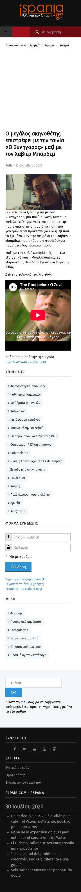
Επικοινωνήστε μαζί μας (23, 782)
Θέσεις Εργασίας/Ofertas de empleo (36, 461)
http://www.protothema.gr (25, 362)
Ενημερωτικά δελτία (24, 638)
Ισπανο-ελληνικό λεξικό (26, 428)
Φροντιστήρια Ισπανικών (27, 386)
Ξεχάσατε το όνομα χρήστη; (24, 584)
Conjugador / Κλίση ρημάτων (30, 445)
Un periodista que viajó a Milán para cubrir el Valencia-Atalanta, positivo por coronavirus (41, 821)
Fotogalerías (19, 630)
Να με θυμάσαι (21, 556)
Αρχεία (15, 503)
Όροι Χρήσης (15, 775)
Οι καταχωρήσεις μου (25, 647)
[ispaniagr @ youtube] (44, 749)
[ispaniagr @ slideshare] (54, 749)
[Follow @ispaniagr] (24, 749)
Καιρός (15, 486)
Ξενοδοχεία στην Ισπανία (27, 470)
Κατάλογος (17, 411)
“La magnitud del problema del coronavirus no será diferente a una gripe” (40, 859)
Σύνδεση (18, 567)
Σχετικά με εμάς (17, 768)
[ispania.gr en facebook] (14, 749)
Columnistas (19, 453)
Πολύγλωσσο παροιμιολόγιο (30, 495)
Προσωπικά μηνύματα (25, 622)
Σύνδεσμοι (17, 478)
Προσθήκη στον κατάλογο (28, 655)
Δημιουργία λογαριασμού (23, 579)
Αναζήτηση (17, 511)
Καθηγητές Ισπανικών (25, 395)
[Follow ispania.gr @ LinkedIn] (34, 749)
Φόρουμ (16, 613)
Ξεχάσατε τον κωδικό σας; (23, 589)
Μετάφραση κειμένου (25, 420)
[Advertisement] (40, 89)
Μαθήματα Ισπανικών (25, 403)
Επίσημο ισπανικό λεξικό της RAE (33, 436)
